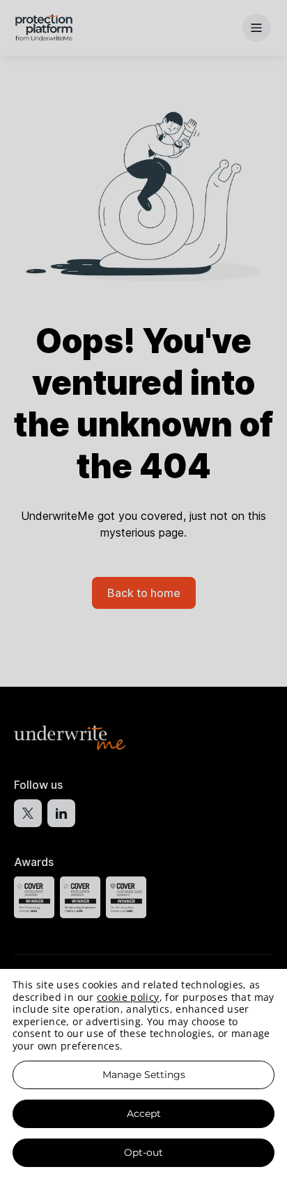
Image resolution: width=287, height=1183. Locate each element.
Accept (144, 1113)
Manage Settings (143, 1074)
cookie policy (128, 997)
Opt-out (143, 1152)
